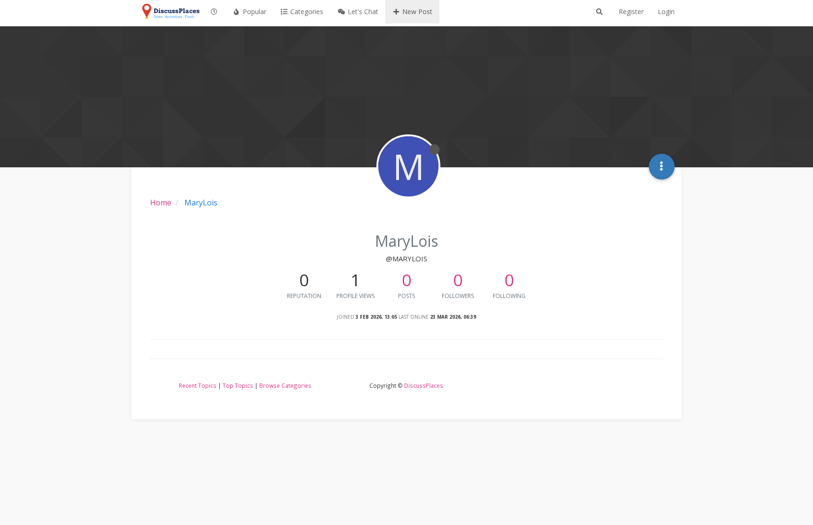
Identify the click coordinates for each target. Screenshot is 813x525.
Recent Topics (197, 385)
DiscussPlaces (423, 385)
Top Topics (238, 385)
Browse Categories (285, 385)
